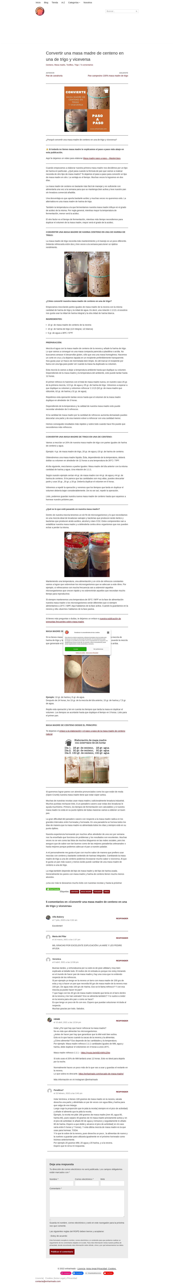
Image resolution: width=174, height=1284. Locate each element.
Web (102, 1179)
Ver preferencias (98, 649)
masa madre (86, 892)
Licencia (81, 1268)
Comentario (56, 1188)
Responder (122, 918)
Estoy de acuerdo (59, 1236)
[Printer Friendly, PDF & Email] (53, 889)
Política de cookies (80, 652)
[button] (108, 633)
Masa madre (59, 65)
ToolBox (69, 65)
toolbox (98, 892)
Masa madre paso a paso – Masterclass (102, 158)
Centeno (49, 65)
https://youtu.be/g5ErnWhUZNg (95, 1052)
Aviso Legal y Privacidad (92, 652)
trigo (106, 892)
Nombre (54, 1179)
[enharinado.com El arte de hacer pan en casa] (39, 11)
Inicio (38, 2)
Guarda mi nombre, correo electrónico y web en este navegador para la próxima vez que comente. (87, 1224)
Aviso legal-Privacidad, (97, 1268)
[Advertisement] (87, 31)
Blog (46, 2)
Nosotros (88, 2)
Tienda (55, 2)
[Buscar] (137, 11)
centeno (74, 892)
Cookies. (112, 1268)
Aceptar (75, 649)
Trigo (76, 65)
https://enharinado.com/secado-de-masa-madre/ (101, 1074)
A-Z (63, 2)
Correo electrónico (84, 1179)
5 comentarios (87, 65)
